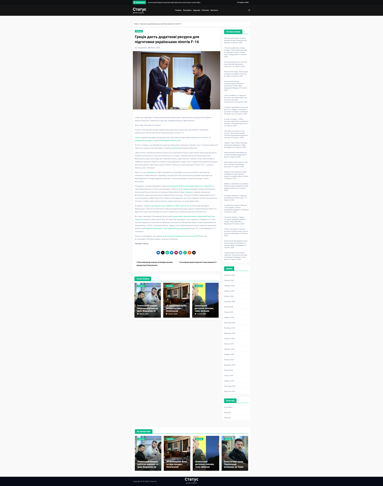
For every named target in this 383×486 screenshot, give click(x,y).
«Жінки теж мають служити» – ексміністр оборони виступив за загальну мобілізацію (236, 231)
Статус (139, 9)
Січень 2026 (228, 312)
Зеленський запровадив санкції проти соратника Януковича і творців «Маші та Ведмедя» (235, 243)
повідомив (139, 140)
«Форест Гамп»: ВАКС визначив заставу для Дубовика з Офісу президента (235, 145)
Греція (137, 137)
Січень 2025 (228, 375)
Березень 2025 (229, 365)
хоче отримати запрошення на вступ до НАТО (182, 236)
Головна (178, 10)
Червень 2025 (229, 349)
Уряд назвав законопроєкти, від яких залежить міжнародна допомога (235, 164)
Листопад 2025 (229, 323)
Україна (189, 192)
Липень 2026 (229, 280)
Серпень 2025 (229, 338)
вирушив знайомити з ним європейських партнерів (166, 228)
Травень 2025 (229, 354)
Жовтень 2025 (229, 328)
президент (148, 140)
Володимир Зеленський (170, 140)
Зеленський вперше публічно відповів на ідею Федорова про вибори (147, 309)
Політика (205, 10)
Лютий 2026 (228, 307)
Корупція (196, 10)
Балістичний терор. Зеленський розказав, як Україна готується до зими (236, 74)
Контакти (214, 10)
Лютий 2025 (228, 370)
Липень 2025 (229, 344)
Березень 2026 (229, 301)
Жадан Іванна (142, 48)
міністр (174, 148)
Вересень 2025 (229, 333)
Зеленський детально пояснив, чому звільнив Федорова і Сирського (204, 310)
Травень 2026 (229, 291)
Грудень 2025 (229, 317)
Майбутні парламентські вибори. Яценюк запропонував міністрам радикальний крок (236, 186)
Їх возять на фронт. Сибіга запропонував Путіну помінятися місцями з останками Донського (236, 121)
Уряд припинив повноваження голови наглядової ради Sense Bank (235, 154)
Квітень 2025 (229, 360)
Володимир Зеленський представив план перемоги (190, 186)
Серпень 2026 (229, 275)
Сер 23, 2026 (143, 314)
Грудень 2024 (229, 381)
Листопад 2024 (229, 386)
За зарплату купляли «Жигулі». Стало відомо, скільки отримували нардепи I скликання (236, 207)
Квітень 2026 (229, 296)
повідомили (151, 172)
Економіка (187, 10)
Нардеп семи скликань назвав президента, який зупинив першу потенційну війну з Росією (236, 174)
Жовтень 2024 (229, 391)
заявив (186, 189)
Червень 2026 (229, 286)
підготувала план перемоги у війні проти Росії (170, 206)
